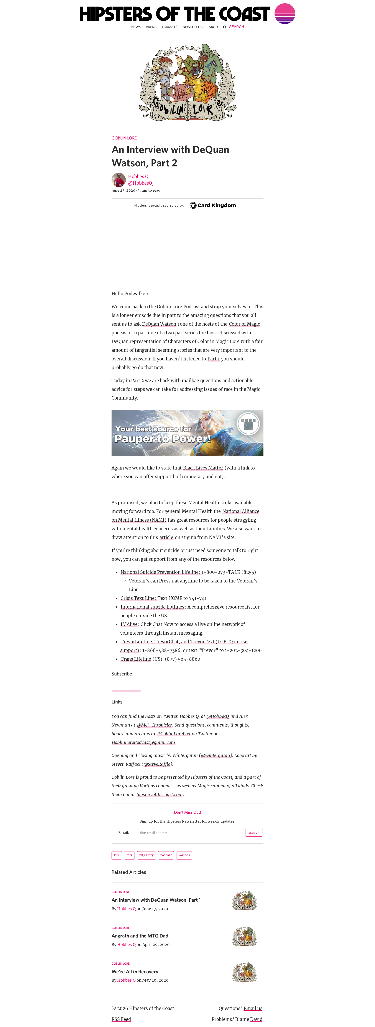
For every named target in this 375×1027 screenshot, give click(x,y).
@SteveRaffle (157, 764)
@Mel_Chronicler (154, 725)
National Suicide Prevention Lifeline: (161, 572)
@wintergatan (215, 755)
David (256, 1019)
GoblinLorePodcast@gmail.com (143, 742)
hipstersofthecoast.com (160, 794)
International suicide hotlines (152, 607)
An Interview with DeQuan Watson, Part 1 (156, 900)
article (166, 537)
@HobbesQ (140, 183)
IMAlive (129, 624)
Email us (253, 1008)
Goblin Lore (124, 137)
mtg (129, 855)
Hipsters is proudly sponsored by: (159, 205)
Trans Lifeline (136, 659)
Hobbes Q (138, 176)
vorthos (184, 855)
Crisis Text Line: (139, 598)
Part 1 (213, 359)
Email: (123, 832)
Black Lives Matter (203, 468)
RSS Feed (121, 1019)
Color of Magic (244, 324)
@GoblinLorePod (173, 733)
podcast (166, 855)
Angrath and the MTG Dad (140, 936)
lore (117, 855)
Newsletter (193, 27)
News (136, 27)
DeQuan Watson (159, 324)
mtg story (146, 855)
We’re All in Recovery (135, 971)
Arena (151, 27)
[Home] (187, 13)
